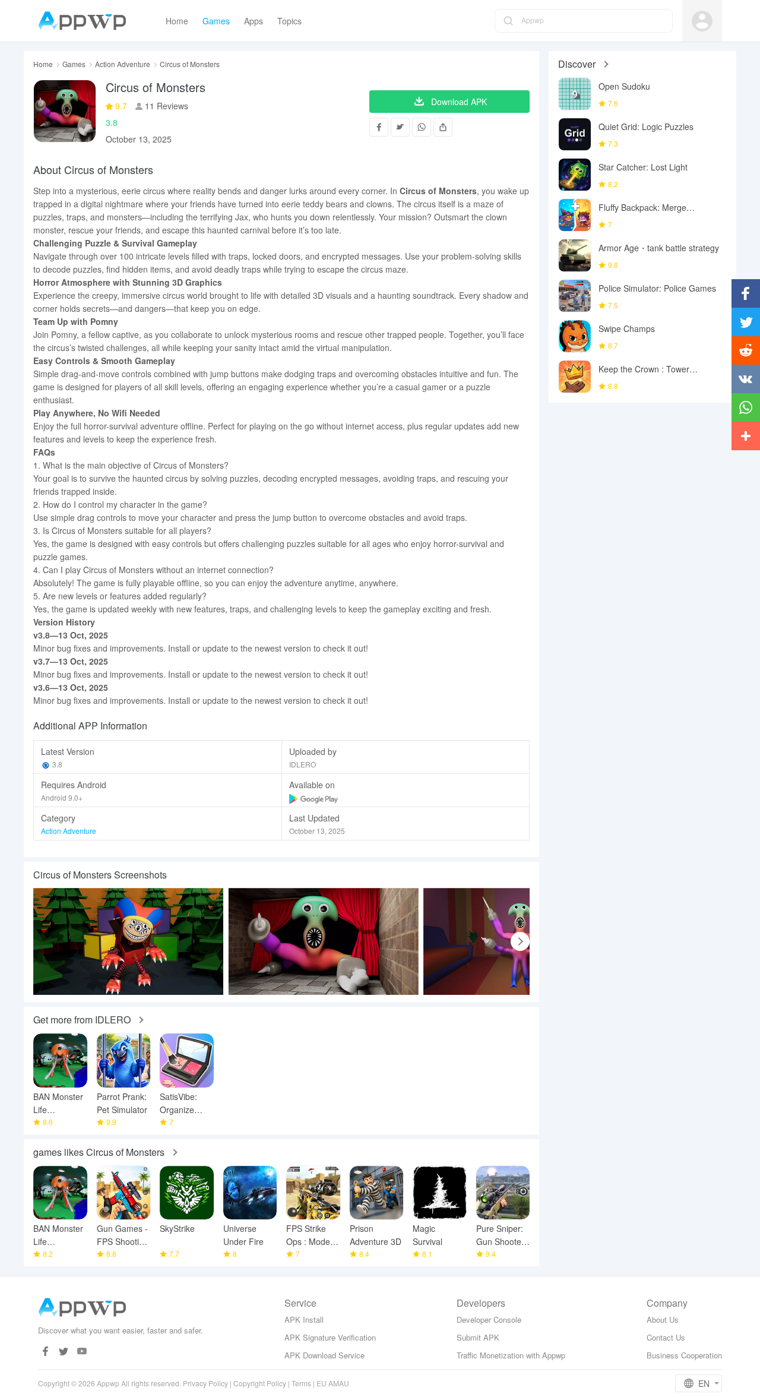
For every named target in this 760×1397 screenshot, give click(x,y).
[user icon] (702, 21)
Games (74, 64)
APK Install (304, 1319)
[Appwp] (85, 21)
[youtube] (82, 1351)
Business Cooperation (684, 1355)
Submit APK (478, 1337)
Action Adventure (122, 64)
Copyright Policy (259, 1383)
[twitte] (63, 1351)
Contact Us (666, 1337)
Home (43, 64)
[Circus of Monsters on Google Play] (314, 797)
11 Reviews (165, 106)
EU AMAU (332, 1383)
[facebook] (45, 1351)
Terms (301, 1383)
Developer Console (489, 1319)
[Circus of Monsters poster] (128, 941)
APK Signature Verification (330, 1337)
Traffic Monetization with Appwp (511, 1355)
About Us (663, 1319)
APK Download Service (324, 1355)
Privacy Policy (205, 1383)
